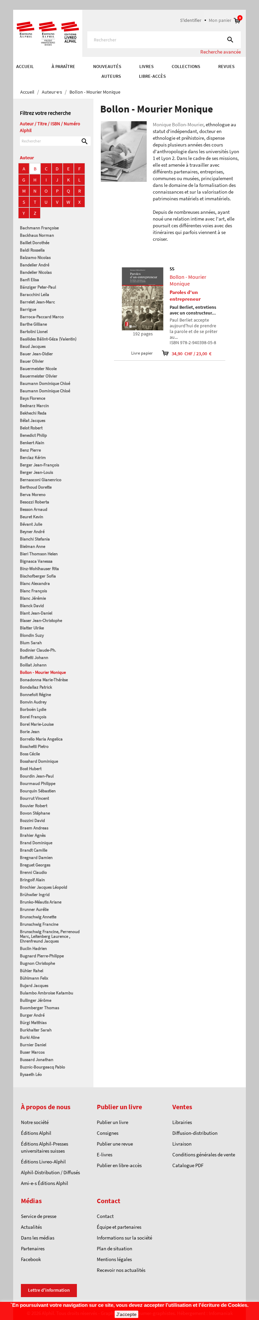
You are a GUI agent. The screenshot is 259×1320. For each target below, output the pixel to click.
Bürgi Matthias (33, 1022)
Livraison (182, 1144)
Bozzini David (32, 820)
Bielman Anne (32, 546)
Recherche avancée (220, 51)
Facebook (31, 1259)
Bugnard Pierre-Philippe (42, 956)
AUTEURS (111, 76)
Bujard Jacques (34, 985)
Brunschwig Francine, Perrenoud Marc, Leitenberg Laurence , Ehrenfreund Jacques (50, 936)
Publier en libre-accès (119, 1165)
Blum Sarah (31, 643)
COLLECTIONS (186, 66)
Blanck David (32, 605)
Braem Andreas (34, 828)
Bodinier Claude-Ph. (38, 650)
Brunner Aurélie (34, 909)
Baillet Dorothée (34, 242)
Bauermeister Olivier (38, 376)
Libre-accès (152, 76)
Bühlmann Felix (34, 978)
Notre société (35, 1122)
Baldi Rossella (32, 250)
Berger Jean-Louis (36, 472)
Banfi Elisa (29, 280)
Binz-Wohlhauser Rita (39, 568)
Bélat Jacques (32, 420)
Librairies (182, 1122)
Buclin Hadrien (33, 948)
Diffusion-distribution (195, 1133)
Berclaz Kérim (33, 457)
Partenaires (33, 1248)
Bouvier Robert (33, 805)
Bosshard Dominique (39, 761)
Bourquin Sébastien (38, 791)
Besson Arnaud (33, 509)
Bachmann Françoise (39, 228)
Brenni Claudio (33, 872)
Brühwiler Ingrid (35, 894)
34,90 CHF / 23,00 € (187, 354)
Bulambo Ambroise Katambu (46, 993)
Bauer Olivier (32, 361)
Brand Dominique (36, 843)
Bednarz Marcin (34, 405)
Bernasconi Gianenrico (40, 480)
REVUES (226, 66)
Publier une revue (115, 1144)
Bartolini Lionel (34, 331)
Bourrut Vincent (34, 798)
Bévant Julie (31, 524)
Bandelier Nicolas (36, 272)
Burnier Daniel (33, 1045)
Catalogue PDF (187, 1165)
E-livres (104, 1154)
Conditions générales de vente (203, 1154)
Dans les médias (37, 1237)
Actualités (31, 1227)
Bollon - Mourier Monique (43, 672)
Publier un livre (112, 1122)
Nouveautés (107, 66)
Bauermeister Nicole (38, 368)
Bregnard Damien (36, 857)
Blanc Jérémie (33, 598)
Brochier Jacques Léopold (43, 887)
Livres (146, 66)
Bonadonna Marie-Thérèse (44, 680)
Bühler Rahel (31, 971)
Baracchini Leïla (34, 294)
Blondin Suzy (32, 635)
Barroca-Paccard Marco (42, 317)
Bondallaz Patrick (36, 687)
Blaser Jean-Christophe (41, 620)
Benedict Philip (33, 435)
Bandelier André (34, 265)
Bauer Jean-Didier (36, 354)
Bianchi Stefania (35, 539)
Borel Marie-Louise (37, 724)
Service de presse (38, 1216)
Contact (105, 1216)
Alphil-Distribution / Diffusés (50, 1172)
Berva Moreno (33, 494)
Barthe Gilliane (33, 324)
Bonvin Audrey (33, 702)
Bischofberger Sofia (38, 576)
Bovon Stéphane (35, 813)
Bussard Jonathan (36, 1059)
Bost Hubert (30, 768)
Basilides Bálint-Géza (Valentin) (48, 339)
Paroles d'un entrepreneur (185, 295)
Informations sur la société (124, 1237)
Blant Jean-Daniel (36, 613)
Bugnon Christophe (37, 963)
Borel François (33, 717)
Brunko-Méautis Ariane (40, 902)
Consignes (107, 1133)
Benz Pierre (30, 450)
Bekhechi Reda (33, 413)
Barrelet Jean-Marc (37, 302)
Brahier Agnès (33, 835)
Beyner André (32, 531)
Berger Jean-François (39, 465)
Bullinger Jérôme (35, 1000)
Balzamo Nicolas (35, 257)
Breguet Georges (35, 865)
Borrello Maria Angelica (41, 739)
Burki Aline (29, 1037)
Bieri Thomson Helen (39, 554)
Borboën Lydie (33, 709)
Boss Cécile (30, 754)
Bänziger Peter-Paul (38, 287)
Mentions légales (114, 1259)
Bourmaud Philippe (37, 783)
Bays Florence (32, 398)
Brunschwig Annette (38, 917)
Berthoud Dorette (36, 487)
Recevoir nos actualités (121, 1270)
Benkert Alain (32, 443)
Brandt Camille (33, 850)
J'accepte (126, 1314)
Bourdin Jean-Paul (37, 776)
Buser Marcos (32, 1052)
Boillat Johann (33, 665)
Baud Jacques (33, 346)
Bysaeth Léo (31, 1074)
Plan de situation (114, 1248)
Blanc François (33, 591)
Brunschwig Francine (39, 924)
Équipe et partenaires (119, 1227)
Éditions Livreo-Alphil (43, 1161)
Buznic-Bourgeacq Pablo (42, 1067)
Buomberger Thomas (39, 1008)
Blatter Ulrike (32, 628)
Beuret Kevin (31, 517)
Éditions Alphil (36, 1133)
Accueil (25, 66)
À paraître (63, 66)
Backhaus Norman (37, 235)
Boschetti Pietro (34, 746)
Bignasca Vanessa (36, 561)
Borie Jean (29, 731)
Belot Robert (31, 428)
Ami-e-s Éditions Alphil (44, 1183)
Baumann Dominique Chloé (45, 383)
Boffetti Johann (34, 657)
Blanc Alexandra (35, 583)
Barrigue (28, 309)
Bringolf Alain (32, 880)
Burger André (32, 1015)
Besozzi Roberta (34, 502)
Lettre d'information (49, 1290)
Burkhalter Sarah (36, 1030)
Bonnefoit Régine (35, 694)
